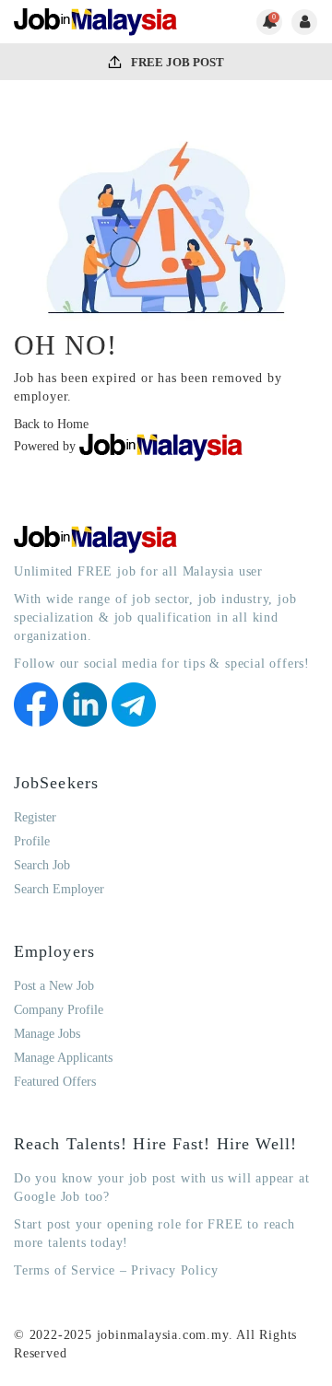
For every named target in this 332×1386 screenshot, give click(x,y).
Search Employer (59, 889)
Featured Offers (55, 1082)
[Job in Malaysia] (96, 22)
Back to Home (51, 424)
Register (35, 817)
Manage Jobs (47, 1034)
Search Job (42, 865)
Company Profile (58, 1010)
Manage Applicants (63, 1058)
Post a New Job (54, 986)
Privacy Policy (174, 1270)
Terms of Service (64, 1270)
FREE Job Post (176, 62)
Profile (32, 841)
